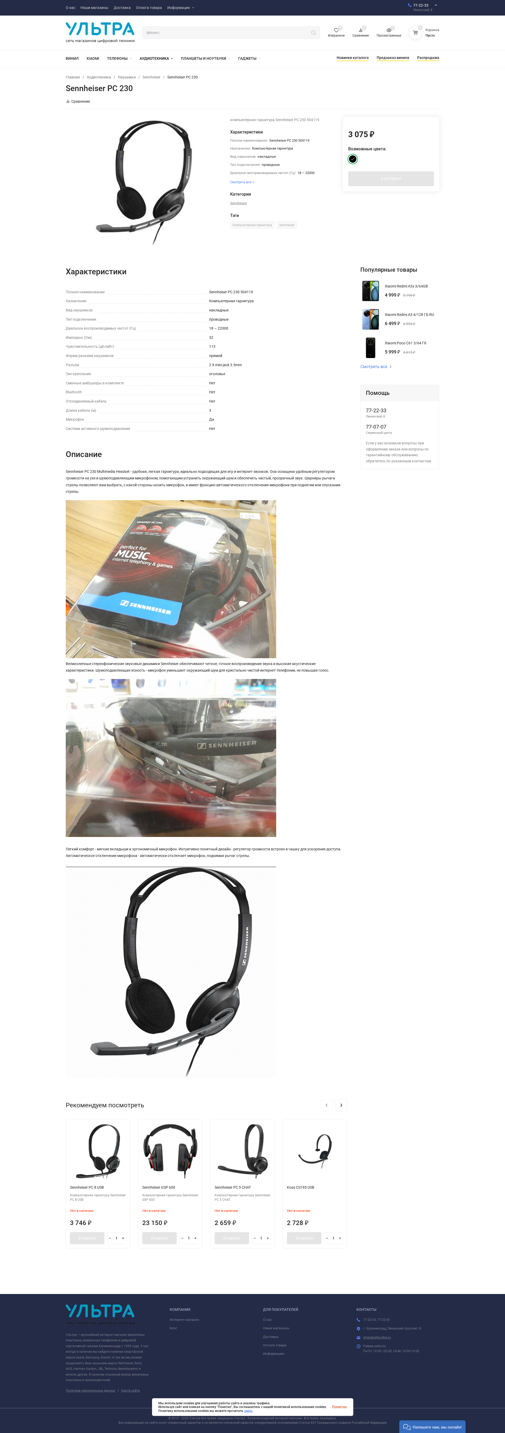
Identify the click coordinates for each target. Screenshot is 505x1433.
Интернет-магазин (184, 1320)
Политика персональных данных (90, 1390)
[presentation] (326, 1105)
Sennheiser (151, 77)
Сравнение (80, 101)
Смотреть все (373, 367)
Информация (273, 1354)
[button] (432, 1426)
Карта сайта (130, 1390)
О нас (267, 1320)
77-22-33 (420, 5)
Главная (73, 77)
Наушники (127, 77)
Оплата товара (274, 1345)
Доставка (270, 1337)
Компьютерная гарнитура (252, 225)
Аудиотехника (99, 77)
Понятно (339, 1407)
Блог (173, 1328)
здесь (248, 1411)
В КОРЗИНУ (391, 179)
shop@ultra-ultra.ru (377, 1337)
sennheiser (287, 225)
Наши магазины (276, 1328)
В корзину (87, 1238)
